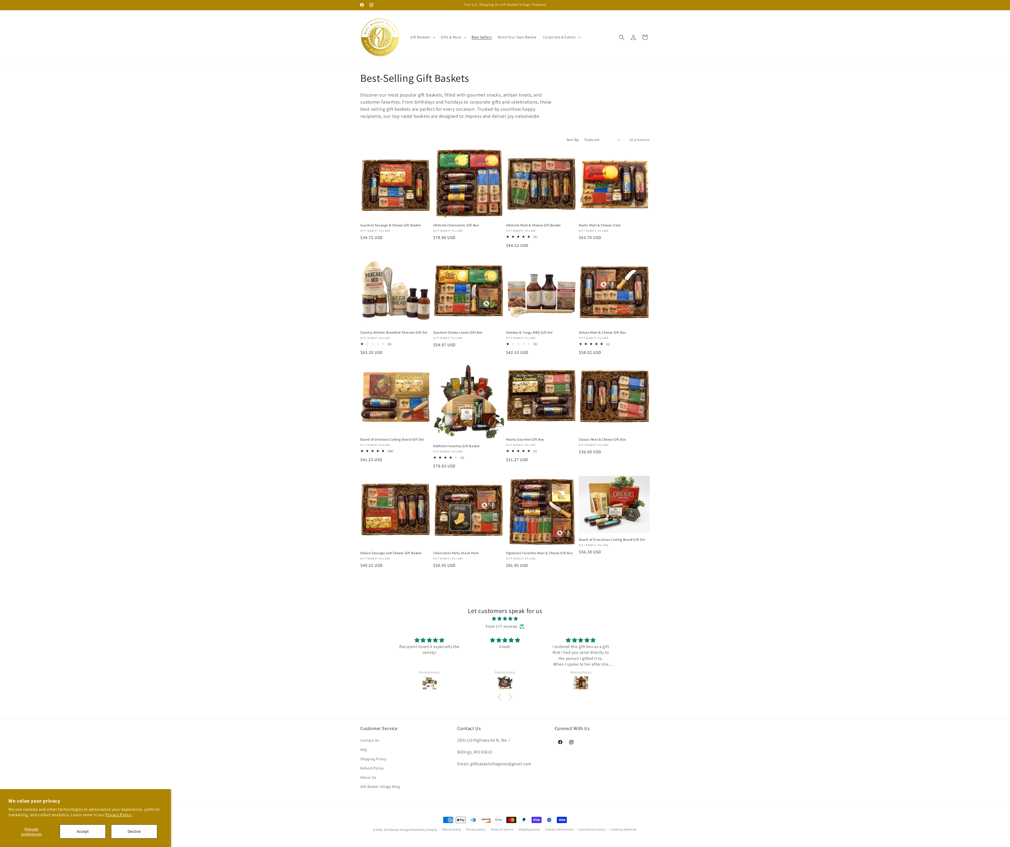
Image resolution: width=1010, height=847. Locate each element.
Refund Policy (372, 768)
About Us (368, 777)
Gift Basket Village (397, 829)
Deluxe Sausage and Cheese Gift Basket (390, 553)
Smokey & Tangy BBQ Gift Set (529, 332)
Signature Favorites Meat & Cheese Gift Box (539, 553)
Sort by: (573, 139)
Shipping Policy (373, 759)
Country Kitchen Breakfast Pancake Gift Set (393, 332)
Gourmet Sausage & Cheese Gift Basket (390, 225)
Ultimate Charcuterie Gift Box (456, 225)
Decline (134, 831)
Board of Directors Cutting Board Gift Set (392, 439)
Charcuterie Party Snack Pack (455, 553)
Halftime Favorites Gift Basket (456, 446)
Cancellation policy (592, 829)
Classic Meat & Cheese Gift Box (602, 439)
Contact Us (369, 740)
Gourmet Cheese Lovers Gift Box (458, 332)
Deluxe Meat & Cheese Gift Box (602, 332)
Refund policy (451, 829)
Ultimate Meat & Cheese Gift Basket (533, 225)
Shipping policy (529, 829)
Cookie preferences (624, 829)
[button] (422, 37)
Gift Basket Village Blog (380, 786)
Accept (83, 831)
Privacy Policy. (119, 815)
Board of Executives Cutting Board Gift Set (612, 540)
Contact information (559, 829)
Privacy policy (476, 829)
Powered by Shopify (423, 829)
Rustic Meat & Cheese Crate (600, 225)
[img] (505, 619)
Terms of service (502, 829)
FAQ (363, 749)
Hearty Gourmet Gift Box (525, 439)
